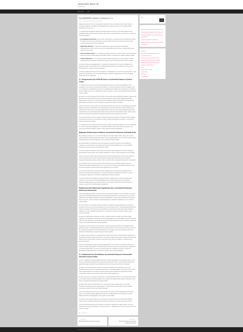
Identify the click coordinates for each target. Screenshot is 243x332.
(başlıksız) (143, 51)
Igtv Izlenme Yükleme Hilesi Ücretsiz (150, 58)
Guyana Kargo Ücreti (146, 55)
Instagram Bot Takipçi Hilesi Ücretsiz (150, 62)
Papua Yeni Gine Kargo (146, 69)
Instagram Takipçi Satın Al (147, 65)
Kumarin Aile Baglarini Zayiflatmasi (149, 39)
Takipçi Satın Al (144, 76)
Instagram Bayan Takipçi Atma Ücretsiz (150, 60)
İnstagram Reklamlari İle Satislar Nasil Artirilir (152, 29)
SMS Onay (143, 74)
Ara (142, 17)
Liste (88, 11)
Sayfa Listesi (81, 11)
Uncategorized (84, 312)
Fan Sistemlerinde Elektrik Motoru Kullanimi (152, 32)
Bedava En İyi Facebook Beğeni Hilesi (150, 53)
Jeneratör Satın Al (88, 4)
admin (96, 21)
